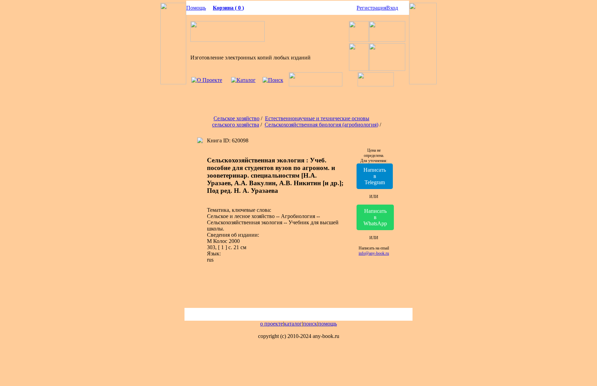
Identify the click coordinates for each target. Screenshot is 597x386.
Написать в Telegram (374, 176)
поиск (310, 324)
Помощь (196, 8)
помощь (327, 324)
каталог (293, 324)
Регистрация (371, 8)
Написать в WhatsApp (375, 217)
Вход (392, 8)
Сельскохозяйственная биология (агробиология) (321, 125)
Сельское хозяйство (236, 118)
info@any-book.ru (374, 253)
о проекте (271, 324)
